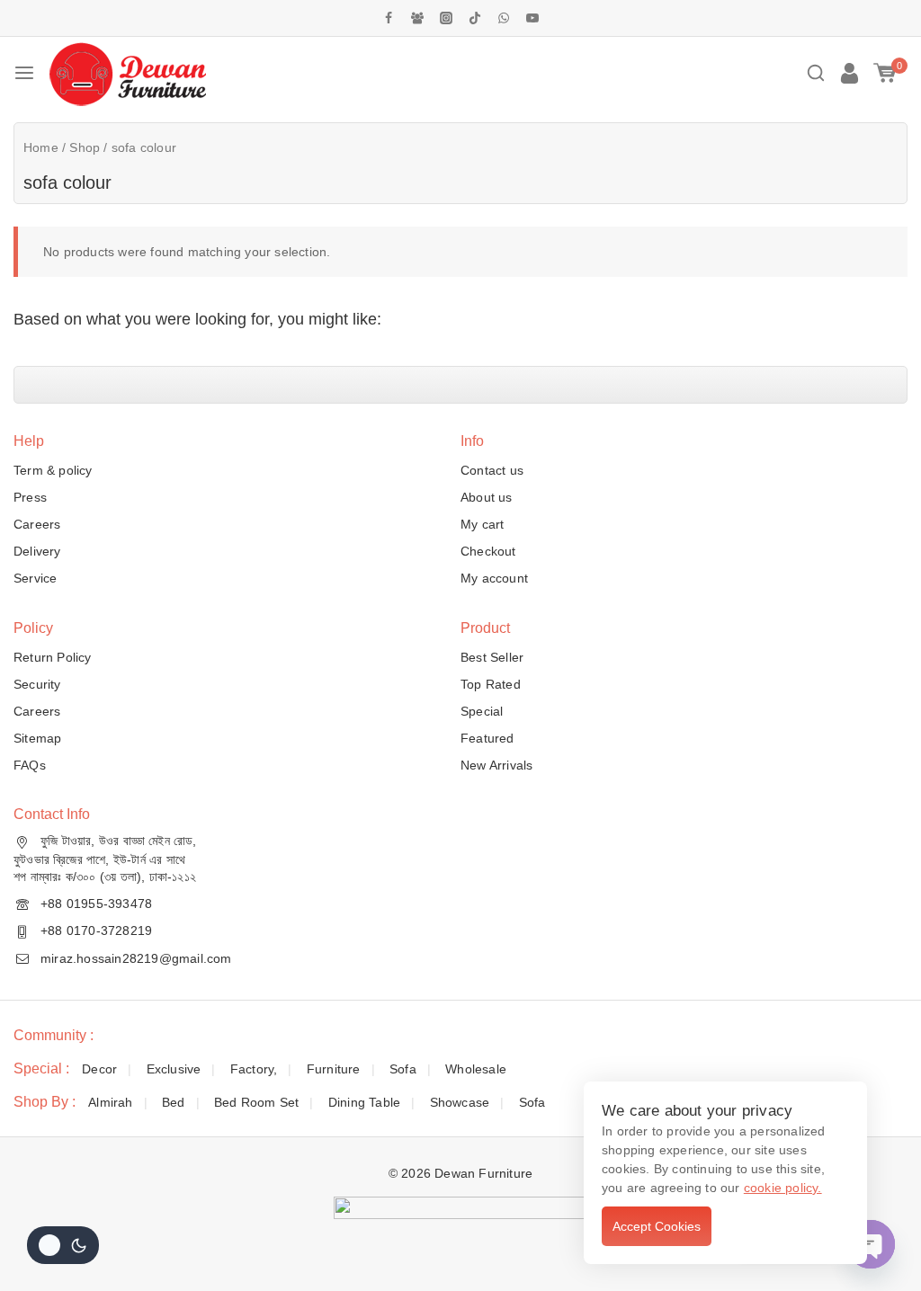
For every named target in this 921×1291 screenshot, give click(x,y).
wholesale (475, 1069)
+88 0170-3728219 (96, 930)
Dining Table (364, 1102)
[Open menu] (24, 73)
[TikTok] (474, 18)
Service (35, 578)
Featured (487, 738)
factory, (254, 1069)
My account (494, 578)
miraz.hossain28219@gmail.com (136, 958)
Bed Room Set (256, 1102)
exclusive (174, 1069)
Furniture (334, 1069)
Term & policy (53, 470)
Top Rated (490, 684)
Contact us (491, 470)
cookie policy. (783, 1187)
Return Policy (52, 657)
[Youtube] (532, 18)
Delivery (37, 551)
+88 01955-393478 (96, 903)
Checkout (488, 551)
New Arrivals (496, 765)
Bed (173, 1102)
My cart (482, 524)
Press (30, 497)
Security (37, 684)
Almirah (110, 1102)
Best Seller (491, 657)
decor (99, 1069)
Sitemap (37, 738)
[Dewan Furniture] (127, 73)
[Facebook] (388, 18)
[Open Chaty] (870, 1244)
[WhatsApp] (503, 18)
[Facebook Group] (417, 18)
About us (486, 497)
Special (481, 711)
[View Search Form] (816, 73)
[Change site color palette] (63, 1245)
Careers (36, 524)
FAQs (29, 765)
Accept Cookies (657, 1226)
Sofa (402, 1069)
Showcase (460, 1102)
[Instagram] (446, 18)
